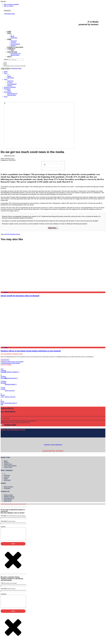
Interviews (14, 41)
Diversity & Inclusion (15, 47)
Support (6, 462)
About (9, 56)
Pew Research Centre (13, 234)
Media (12, 36)
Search (6, 59)
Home (9, 31)
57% (40, 186)
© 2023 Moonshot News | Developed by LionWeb (13, 504)
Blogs (12, 50)
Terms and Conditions (10, 465)
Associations (12, 52)
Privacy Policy (8, 467)
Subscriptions (8, 499)
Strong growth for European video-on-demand (20, 296)
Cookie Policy (8, 464)
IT (11, 34)
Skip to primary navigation (11, 4)
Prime (9, 39)
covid (5, 234)
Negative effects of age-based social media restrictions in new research (31, 351)
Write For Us (7, 501)
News (9, 33)
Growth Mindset (15, 44)
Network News (15, 55)
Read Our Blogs (8, 487)
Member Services (9, 496)
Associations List (16, 53)
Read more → (53, 228)
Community (11, 48)
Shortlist (13, 45)
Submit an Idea (8, 495)
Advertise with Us (9, 498)
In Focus (13, 42)
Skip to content (8, 6)
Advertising (14, 38)
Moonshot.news (9, 159)
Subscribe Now (5, 359)
